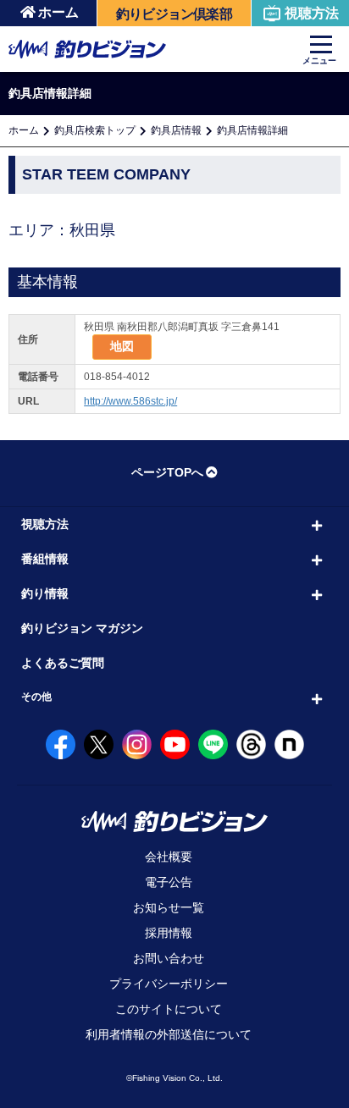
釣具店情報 (176, 130)
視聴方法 (312, 13)
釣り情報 (45, 593)
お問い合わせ (168, 958)
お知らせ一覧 (168, 907)
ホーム (58, 12)
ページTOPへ (167, 472)
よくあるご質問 (62, 663)
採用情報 (168, 933)
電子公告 (168, 882)
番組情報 (45, 558)
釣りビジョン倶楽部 (174, 14)
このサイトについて (168, 1009)
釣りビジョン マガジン (82, 628)
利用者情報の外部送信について (169, 1034)
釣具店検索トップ (95, 130)
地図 (122, 346)
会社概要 (168, 856)
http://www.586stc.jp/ (130, 401)
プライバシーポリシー (168, 983)
